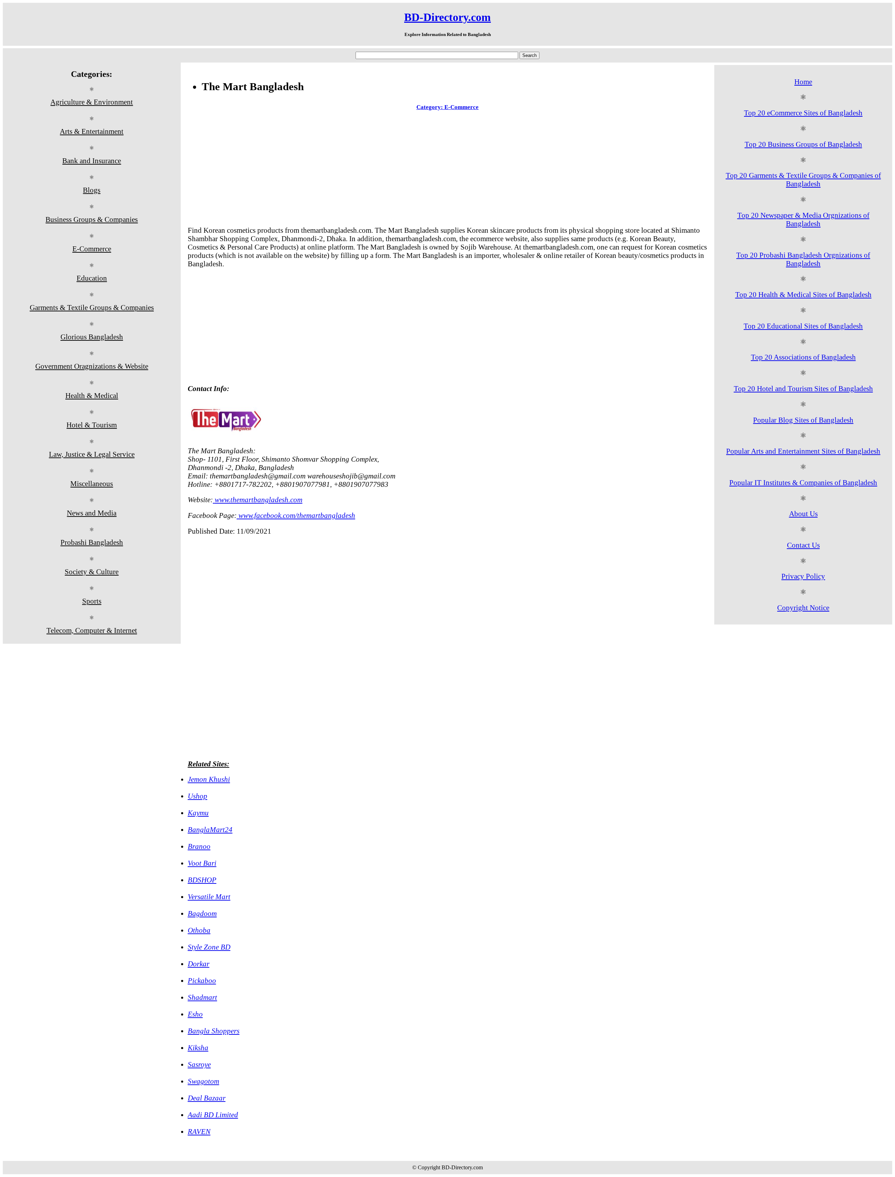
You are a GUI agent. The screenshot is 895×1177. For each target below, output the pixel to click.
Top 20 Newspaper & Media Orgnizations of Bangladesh (803, 219)
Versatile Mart (209, 897)
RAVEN (199, 1131)
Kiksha (198, 1048)
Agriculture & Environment (91, 102)
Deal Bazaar (206, 1098)
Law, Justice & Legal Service (92, 454)
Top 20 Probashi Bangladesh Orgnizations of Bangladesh (803, 259)
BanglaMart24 (210, 829)
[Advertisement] (447, 170)
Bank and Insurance (91, 161)
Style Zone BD (209, 947)
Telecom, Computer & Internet (91, 630)
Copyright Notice (803, 608)
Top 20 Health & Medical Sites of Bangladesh (803, 294)
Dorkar (198, 964)
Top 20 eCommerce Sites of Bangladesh (803, 113)
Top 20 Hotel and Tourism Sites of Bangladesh (803, 388)
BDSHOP (202, 880)
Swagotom (203, 1081)
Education (92, 278)
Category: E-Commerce (447, 107)
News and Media (91, 513)
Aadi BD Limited (213, 1115)
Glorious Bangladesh (91, 337)
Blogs (91, 190)
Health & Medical (91, 395)
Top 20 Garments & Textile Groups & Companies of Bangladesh (803, 179)
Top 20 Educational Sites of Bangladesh (803, 326)
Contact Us (803, 545)
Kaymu (198, 813)
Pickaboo (202, 980)
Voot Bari (202, 863)
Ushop (197, 796)
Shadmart (202, 997)
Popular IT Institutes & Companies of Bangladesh (803, 482)
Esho (195, 1014)
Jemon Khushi (209, 779)
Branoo (199, 846)
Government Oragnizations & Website (91, 366)
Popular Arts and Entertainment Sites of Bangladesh (803, 451)
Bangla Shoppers (213, 1031)
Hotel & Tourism (91, 425)
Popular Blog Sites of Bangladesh (803, 420)
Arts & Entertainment (91, 131)
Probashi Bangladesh (91, 542)
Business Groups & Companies (91, 219)
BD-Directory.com (447, 17)
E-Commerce (91, 249)
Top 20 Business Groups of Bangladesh (803, 144)
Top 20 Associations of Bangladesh (803, 357)
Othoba (199, 930)
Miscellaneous (91, 483)
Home (803, 82)
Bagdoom (202, 913)
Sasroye (199, 1064)
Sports (91, 601)
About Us (803, 514)
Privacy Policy (803, 576)
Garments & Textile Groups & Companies (92, 307)
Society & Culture (92, 572)
